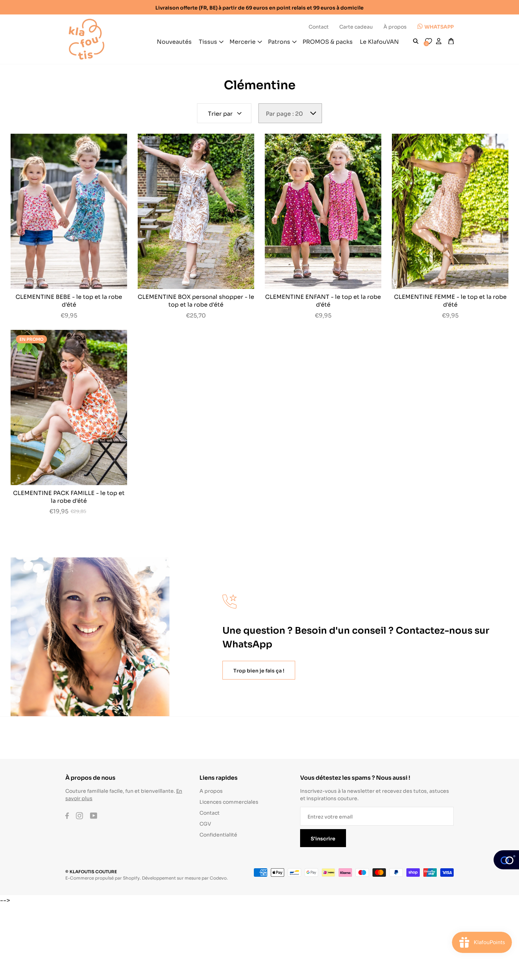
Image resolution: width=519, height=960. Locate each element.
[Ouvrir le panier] (451, 41)
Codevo (218, 878)
